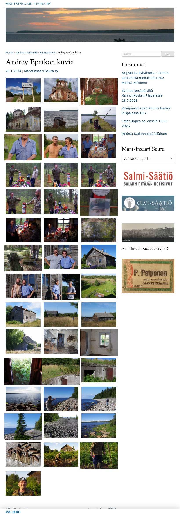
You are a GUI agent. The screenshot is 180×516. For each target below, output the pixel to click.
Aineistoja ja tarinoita (27, 52)
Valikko (13, 512)
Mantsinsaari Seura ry (28, 4)
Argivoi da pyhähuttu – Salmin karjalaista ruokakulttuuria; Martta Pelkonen (145, 77)
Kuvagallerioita (47, 52)
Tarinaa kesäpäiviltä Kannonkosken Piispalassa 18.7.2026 (142, 95)
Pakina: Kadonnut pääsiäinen (144, 134)
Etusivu (10, 52)
